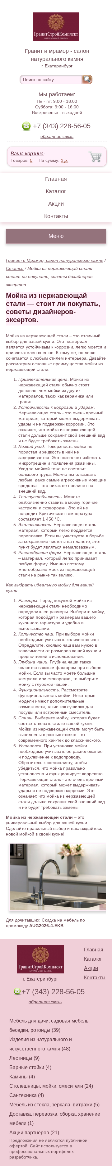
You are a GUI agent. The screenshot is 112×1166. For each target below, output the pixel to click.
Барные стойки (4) (30, 1067)
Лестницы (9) (24, 1058)
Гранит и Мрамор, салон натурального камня (54, 260)
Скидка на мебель (60, 920)
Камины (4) (22, 1076)
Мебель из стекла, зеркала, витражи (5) (54, 1104)
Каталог (56, 191)
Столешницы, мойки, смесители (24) (51, 1086)
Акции (56, 204)
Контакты (56, 216)
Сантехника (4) (26, 1095)
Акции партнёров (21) (34, 1132)
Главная (56, 179)
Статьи (15, 268)
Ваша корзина (27, 153)
